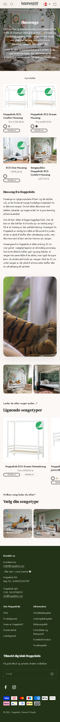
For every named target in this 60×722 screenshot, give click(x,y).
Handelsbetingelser (42, 613)
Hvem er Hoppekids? (13, 624)
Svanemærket (9, 630)
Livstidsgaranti (9, 636)
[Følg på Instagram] (14, 687)
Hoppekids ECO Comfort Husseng (13, 116)
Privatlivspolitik (40, 645)
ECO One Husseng (16, 167)
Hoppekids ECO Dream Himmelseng (25, 466)
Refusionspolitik (40, 624)
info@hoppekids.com (13, 596)
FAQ (5, 613)
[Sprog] (47, 4)
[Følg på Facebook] (5, 687)
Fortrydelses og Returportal (40, 631)
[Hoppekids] (30, 4)
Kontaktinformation (42, 639)
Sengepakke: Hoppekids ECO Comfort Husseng (40, 171)
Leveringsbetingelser (42, 618)
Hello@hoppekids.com (13, 566)
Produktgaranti (10, 618)
